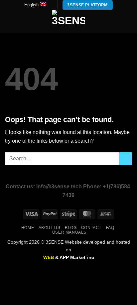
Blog (70, 227)
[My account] (117, 21)
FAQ (110, 227)
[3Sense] (68, 21)
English (31, 4)
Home (27, 227)
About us (50, 227)
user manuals (69, 232)
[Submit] (125, 158)
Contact (91, 227)
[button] (9, 22)
